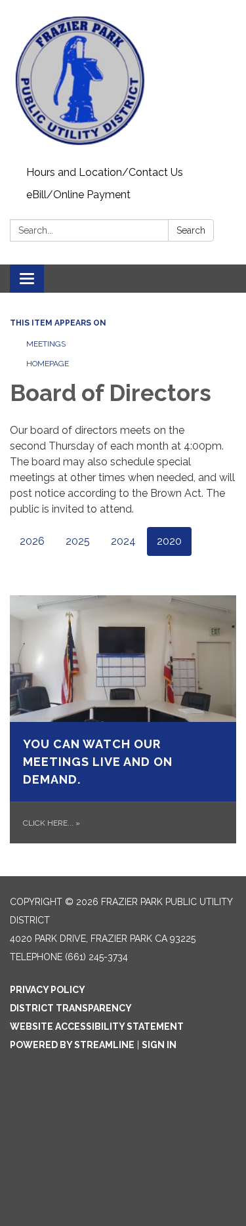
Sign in (159, 1045)
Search (190, 230)
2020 (169, 541)
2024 (123, 541)
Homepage (47, 363)
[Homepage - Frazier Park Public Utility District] (123, 80)
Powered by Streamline (72, 1045)
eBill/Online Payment (78, 194)
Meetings (46, 344)
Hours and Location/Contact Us (104, 172)
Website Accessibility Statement (97, 1026)
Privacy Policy (47, 989)
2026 (32, 541)
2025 (78, 541)
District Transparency (71, 1008)
